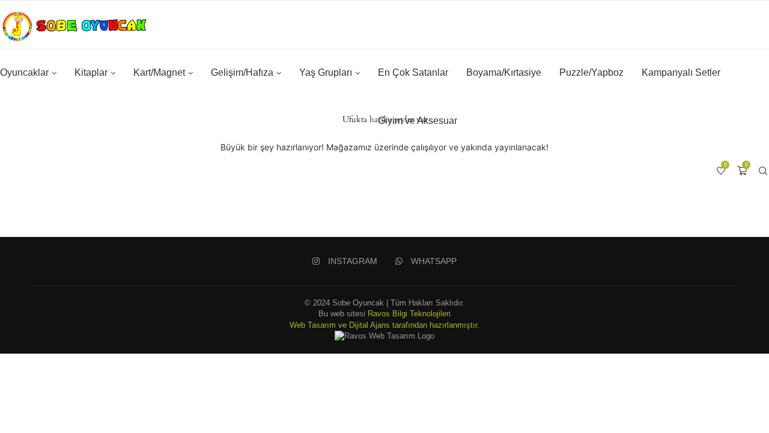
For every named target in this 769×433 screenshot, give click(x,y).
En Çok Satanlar (413, 72)
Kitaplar (91, 72)
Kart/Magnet (159, 72)
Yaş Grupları (325, 72)
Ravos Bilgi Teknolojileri (409, 313)
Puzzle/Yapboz (591, 72)
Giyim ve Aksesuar (417, 120)
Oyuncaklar (24, 72)
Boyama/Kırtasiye (503, 72)
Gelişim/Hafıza (242, 72)
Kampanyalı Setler (681, 72)
